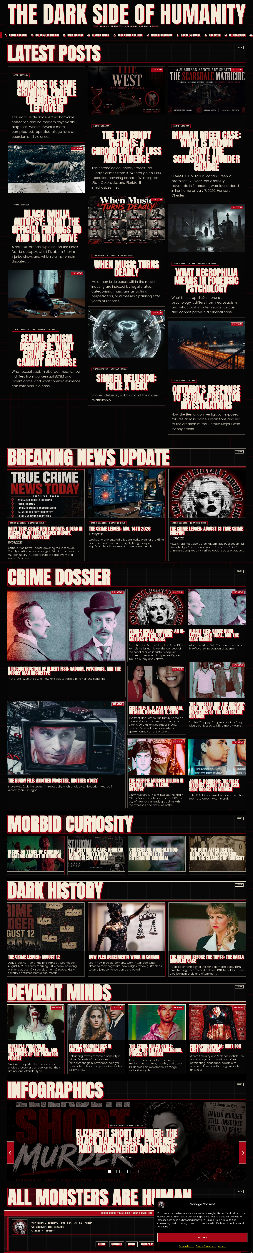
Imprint (222, 1246)
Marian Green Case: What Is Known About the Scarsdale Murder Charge (206, 151)
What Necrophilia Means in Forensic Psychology (206, 281)
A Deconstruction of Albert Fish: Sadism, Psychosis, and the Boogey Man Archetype (64, 671)
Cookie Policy (186, 1246)
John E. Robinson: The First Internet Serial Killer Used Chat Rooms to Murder (214, 785)
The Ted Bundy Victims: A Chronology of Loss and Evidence (126, 147)
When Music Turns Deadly (126, 269)
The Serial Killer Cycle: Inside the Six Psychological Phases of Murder (155, 1050)
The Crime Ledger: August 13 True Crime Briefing (206, 531)
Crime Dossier (101, 126)
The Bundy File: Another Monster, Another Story (53, 781)
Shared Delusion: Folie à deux (126, 382)
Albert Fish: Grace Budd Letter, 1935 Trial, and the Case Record (214, 635)
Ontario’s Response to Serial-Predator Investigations (206, 397)
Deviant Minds (119, 369)
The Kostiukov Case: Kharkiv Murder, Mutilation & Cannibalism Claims (96, 853)
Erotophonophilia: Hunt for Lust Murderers (215, 1048)
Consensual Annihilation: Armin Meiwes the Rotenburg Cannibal (153, 853)
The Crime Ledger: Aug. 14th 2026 (120, 529)
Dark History (21, 75)
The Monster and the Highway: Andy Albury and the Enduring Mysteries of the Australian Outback (217, 710)
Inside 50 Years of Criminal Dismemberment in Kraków (34, 854)
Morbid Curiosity (208, 264)
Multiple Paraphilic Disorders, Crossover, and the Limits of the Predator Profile (33, 1052)
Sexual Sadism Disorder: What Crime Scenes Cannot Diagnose (46, 351)
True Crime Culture (122, 256)
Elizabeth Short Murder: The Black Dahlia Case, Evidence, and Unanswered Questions (126, 1141)
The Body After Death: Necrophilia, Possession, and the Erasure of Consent (217, 853)
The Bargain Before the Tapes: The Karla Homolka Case (207, 959)
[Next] (242, 1152)
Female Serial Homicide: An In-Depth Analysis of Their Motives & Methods (157, 635)
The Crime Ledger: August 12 (34, 957)
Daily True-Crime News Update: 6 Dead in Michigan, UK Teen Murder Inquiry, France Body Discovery (45, 533)
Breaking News (36, 523)
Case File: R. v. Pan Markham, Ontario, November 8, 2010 (156, 710)
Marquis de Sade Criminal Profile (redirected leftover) (46, 96)
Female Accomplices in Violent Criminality (90, 1048)
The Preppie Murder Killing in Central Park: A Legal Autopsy (156, 785)
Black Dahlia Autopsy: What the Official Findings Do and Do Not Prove (46, 226)
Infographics (100, 256)
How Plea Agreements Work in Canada (124, 957)
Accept (202, 1237)
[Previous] (10, 1152)
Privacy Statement (206, 1246)
